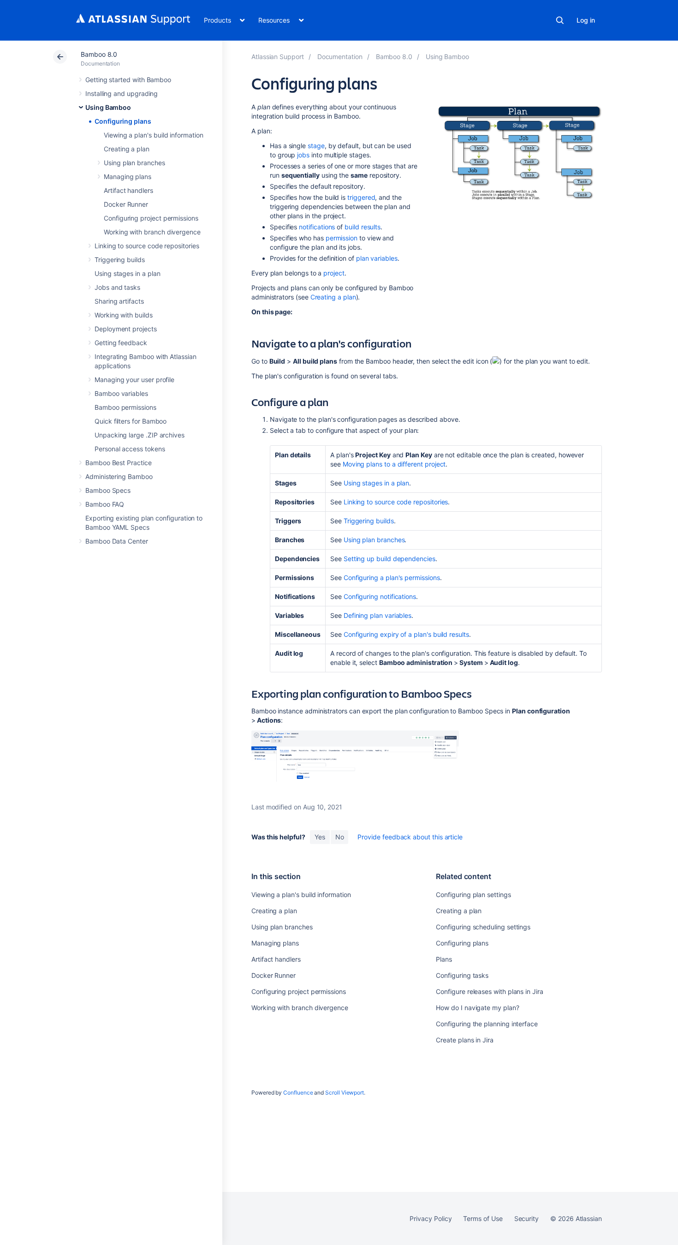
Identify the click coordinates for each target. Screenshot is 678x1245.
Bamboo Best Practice (118, 463)
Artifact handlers (128, 190)
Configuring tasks (462, 975)
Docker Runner (126, 204)
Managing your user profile (134, 379)
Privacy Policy (431, 1218)
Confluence (298, 1092)
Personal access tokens (130, 449)
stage (316, 146)
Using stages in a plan (127, 273)
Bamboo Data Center (116, 541)
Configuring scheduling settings (483, 927)
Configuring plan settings (473, 894)
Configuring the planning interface (487, 1024)
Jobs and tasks (117, 287)
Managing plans (127, 176)
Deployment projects (126, 329)
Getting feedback (121, 343)
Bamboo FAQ (104, 504)
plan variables (377, 258)
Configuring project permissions (151, 218)
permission (341, 238)
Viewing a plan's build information (153, 135)
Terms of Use (482, 1218)
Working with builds (124, 315)
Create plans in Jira (465, 1040)
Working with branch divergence (152, 232)
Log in (586, 20)
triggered (361, 197)
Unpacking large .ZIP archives (139, 435)
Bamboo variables (121, 393)
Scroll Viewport (344, 1092)
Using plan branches (134, 163)
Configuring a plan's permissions (392, 577)
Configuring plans (123, 121)
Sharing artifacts (119, 301)
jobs (303, 155)
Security (526, 1218)
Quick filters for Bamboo (131, 421)
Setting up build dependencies (389, 559)
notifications (317, 227)
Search (560, 20)
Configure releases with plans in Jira (489, 991)
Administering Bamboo (119, 476)
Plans (444, 959)
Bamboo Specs (108, 490)
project (334, 273)
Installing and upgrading (121, 93)
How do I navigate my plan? (477, 1008)
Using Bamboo (108, 107)
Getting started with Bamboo (128, 80)
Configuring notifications (380, 596)
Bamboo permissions (125, 407)
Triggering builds (120, 259)
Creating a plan (126, 149)
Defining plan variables (377, 615)
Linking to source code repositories (147, 246)
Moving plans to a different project (394, 464)
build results (363, 227)
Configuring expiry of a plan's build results (406, 634)
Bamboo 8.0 (99, 54)
